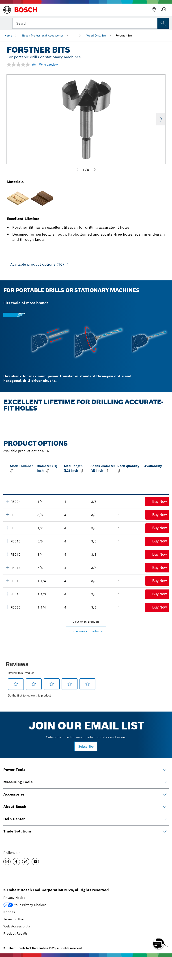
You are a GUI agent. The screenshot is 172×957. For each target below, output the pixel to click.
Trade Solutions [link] (17, 831)
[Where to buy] (154, 10)
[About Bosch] (165, 807)
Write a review (48, 64)
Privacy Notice (14, 898)
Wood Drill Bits (96, 35)
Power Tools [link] (14, 769)
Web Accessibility (16, 926)
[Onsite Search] (163, 23)
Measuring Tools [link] (17, 782)
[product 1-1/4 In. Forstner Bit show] (7, 606)
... (75, 35)
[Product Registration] (163, 10)
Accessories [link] (13, 794)
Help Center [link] (14, 819)
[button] (7, 861)
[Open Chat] (158, 943)
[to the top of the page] (165, 930)
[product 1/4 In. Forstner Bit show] (7, 501)
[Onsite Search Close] (153, 23)
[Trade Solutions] (165, 831)
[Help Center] (165, 819)
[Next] (95, 169)
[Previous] (77, 169)
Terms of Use (13, 919)
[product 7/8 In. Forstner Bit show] (7, 567)
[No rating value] (19, 64)
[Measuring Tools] (165, 782)
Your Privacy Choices (30, 905)
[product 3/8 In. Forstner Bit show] (7, 514)
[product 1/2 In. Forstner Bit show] (7, 527)
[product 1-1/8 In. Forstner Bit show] (7, 593)
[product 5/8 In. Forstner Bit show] (7, 540)
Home (8, 35)
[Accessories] (165, 795)
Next (160, 119)
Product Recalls (15, 933)
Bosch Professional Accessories (43, 35)
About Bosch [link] (14, 806)
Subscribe (86, 746)
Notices (9, 912)
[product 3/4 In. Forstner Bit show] (7, 554)
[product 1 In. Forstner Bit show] (7, 580)
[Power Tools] (165, 770)
